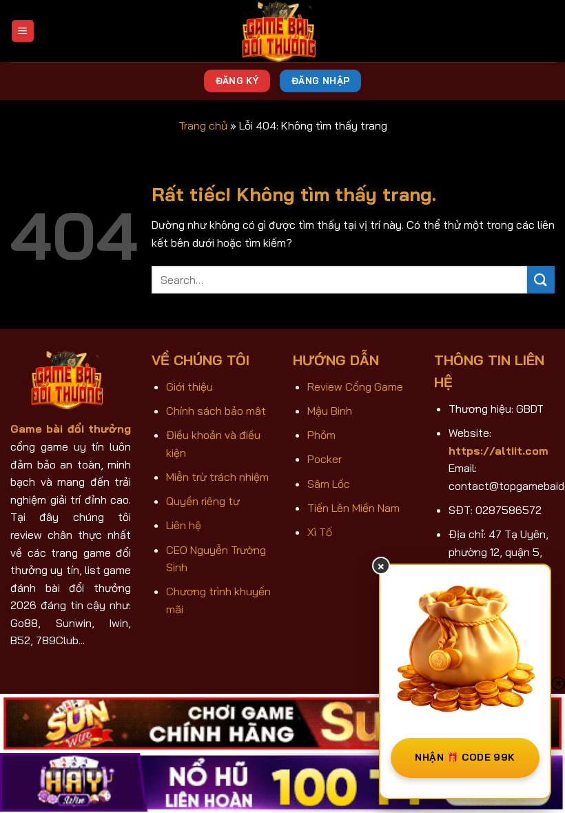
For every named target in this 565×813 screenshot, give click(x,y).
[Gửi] (541, 279)
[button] (23, 31)
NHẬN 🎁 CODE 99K (465, 757)
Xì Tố (319, 532)
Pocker (324, 459)
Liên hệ (183, 525)
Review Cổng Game (355, 386)
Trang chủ (202, 125)
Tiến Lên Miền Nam (353, 508)
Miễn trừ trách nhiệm (217, 477)
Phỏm (321, 435)
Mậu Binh (329, 411)
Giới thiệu (189, 386)
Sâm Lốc (328, 484)
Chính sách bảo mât (216, 411)
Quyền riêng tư (203, 501)
